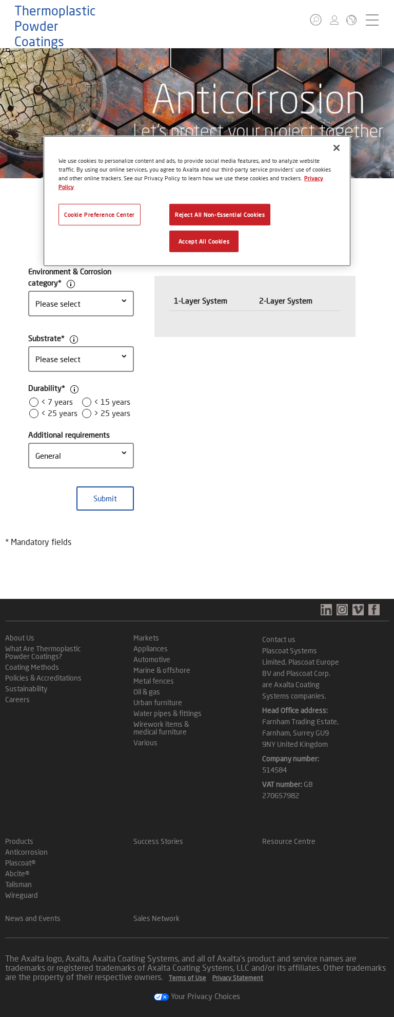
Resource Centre (289, 841)
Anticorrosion (26, 852)
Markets (146, 638)
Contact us (279, 639)
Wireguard (21, 895)
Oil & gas (146, 691)
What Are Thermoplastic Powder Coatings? (43, 652)
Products (19, 841)
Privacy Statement (237, 978)
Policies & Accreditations (43, 678)
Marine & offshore (161, 670)
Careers (17, 699)
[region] (197, 201)
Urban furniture (157, 702)
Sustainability (26, 688)
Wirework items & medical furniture (161, 728)
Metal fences (153, 681)
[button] (316, 20)
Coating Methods (32, 667)
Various (145, 742)
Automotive (151, 659)
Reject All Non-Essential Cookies (220, 214)
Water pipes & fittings (167, 713)
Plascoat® (20, 863)
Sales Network (156, 918)
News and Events (33, 918)
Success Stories (158, 841)
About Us (19, 638)
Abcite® (17, 873)
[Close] (336, 148)
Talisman (18, 884)
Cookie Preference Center (99, 214)
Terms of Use (187, 978)
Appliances (150, 648)
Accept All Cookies (204, 241)
